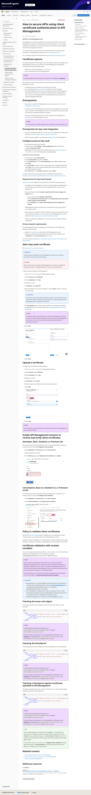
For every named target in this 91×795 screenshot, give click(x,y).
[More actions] (67, 20)
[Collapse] (16, 19)
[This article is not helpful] (87, 44)
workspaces (62, 78)
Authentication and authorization (57, 55)
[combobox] (9, 21)
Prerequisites (78, 24)
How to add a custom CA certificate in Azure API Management (40, 756)
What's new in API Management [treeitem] (8, 34)
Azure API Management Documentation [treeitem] (8, 25)
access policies (40, 89)
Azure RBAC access (30, 152)
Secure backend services (53, 52)
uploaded (26, 636)
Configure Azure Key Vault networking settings (45, 216)
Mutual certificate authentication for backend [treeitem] (9, 74)
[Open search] (84, 12)
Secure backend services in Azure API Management (38, 755)
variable (50, 552)
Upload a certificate (79, 27)
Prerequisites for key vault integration (34, 248)
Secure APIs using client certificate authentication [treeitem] (11, 69)
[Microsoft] (2, 12)
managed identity (51, 137)
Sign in (87, 11)
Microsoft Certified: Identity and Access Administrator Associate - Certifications (41, 771)
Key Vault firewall (28, 182)
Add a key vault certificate (80, 26)
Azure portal (31, 274)
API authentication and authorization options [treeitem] (9, 56)
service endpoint (34, 232)
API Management (35, 19)
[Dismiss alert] (88, 3)
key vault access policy (59, 150)
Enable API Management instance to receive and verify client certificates (81, 30)
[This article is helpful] (86, 44)
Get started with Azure (83, 15)
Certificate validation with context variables (80, 37)
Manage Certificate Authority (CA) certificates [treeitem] (10, 79)
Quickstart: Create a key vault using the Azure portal (43, 134)
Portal (74, 15)
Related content (78, 39)
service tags (49, 236)
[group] (45, 616)
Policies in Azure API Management (33, 758)
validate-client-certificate (33, 535)
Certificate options (79, 22)
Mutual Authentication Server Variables (47, 575)
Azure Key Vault (47, 69)
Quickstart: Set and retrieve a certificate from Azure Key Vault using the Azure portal (44, 175)
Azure (28, 19)
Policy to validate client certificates (80, 34)
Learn (24, 19)
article (50, 732)
